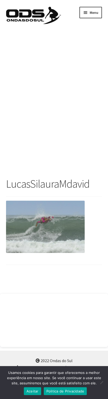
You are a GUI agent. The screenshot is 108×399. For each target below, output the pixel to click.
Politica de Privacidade (65, 391)
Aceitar (32, 391)
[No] (101, 382)
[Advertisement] (54, 103)
